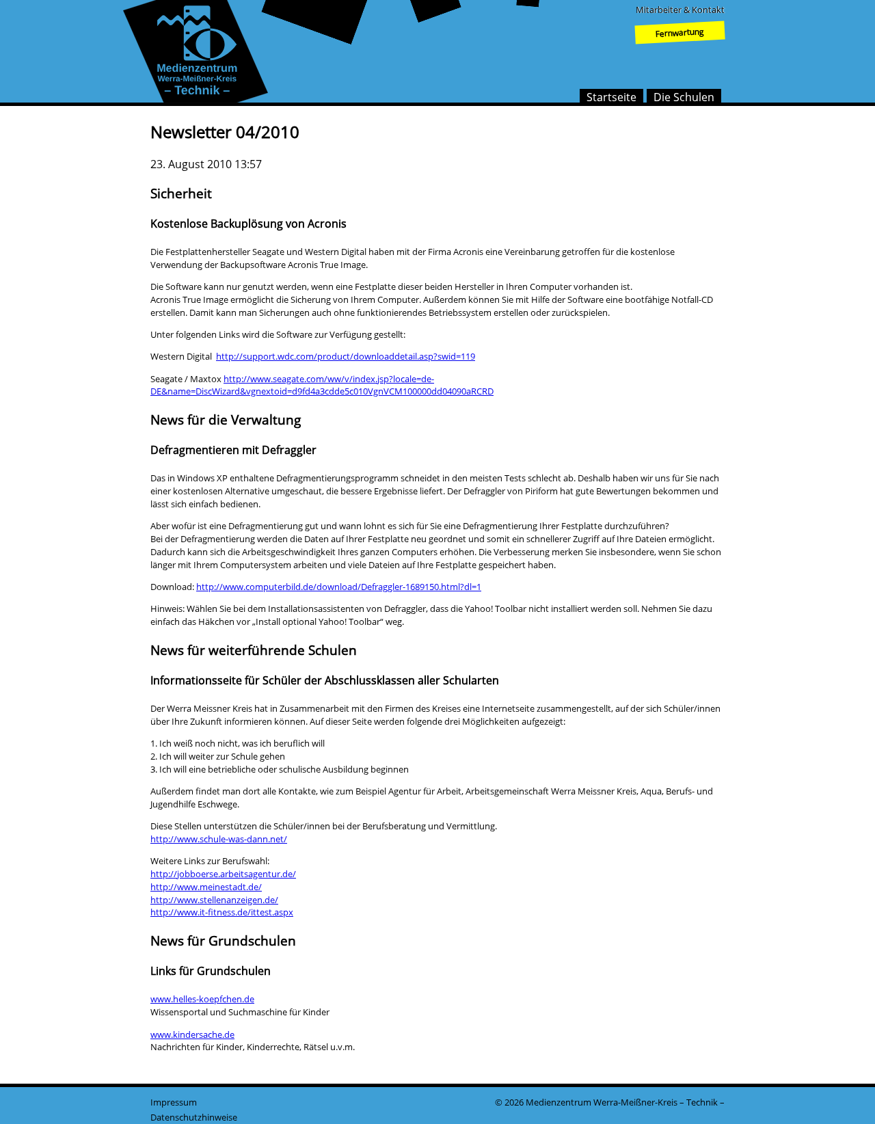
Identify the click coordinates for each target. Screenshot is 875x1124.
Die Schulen (684, 97)
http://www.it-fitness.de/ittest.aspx (221, 912)
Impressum (173, 1102)
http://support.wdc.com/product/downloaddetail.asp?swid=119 (345, 356)
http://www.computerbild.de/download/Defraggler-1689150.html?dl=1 (338, 586)
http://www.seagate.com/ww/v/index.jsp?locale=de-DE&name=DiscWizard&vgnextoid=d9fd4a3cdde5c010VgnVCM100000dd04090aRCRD (322, 385)
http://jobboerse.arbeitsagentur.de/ (223, 874)
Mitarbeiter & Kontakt (680, 9)
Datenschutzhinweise (193, 1117)
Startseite (611, 97)
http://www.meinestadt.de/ (206, 887)
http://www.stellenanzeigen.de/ (214, 900)
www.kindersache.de (192, 1034)
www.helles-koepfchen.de (202, 999)
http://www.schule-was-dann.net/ (218, 839)
